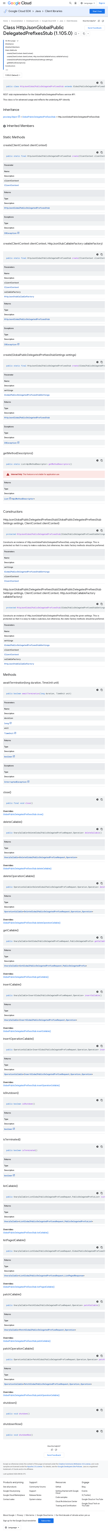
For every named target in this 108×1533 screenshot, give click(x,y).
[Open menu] (4, 3)
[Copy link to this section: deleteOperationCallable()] (37, 876)
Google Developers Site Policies (70, 1467)
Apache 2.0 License (34, 1467)
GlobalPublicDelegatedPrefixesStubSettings (27, 395)
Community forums (37, 1487)
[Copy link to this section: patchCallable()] (24, 1294)
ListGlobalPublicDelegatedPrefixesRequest (41, 1221)
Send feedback (95, 28)
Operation (71, 857)
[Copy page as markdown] (84, 33)
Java (38, 11)
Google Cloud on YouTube (92, 1499)
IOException (10, 233)
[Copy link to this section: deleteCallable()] (25, 822)
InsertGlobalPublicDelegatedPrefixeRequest (42, 1020)
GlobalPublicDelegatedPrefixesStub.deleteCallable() (27, 868)
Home (5, 21)
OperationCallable (13, 911)
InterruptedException (15, 782)
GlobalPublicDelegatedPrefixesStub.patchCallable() (27, 1341)
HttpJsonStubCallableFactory (19, 296)
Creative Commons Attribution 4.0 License (74, 1464)
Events (84, 1491)
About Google (8, 1515)
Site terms (30, 1515)
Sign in (102, 3)
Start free (97, 11)
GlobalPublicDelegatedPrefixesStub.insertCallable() (27, 1031)
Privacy (20, 1515)
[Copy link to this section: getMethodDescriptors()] (35, 453)
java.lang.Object (10, 117)
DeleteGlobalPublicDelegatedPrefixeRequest (42, 857)
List (6, 499)
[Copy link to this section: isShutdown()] (21, 1093)
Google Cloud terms (45, 1515)
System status (35, 1499)
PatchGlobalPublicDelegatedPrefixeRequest (41, 1330)
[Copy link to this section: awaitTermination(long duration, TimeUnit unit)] (61, 683)
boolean (8, 756)
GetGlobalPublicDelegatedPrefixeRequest (40, 966)
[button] (54, 126)
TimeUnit (8, 733)
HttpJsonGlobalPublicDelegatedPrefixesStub (27, 208)
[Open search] (70, 3)
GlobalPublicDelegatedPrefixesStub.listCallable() (25, 1232)
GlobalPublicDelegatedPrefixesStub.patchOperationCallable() (31, 1395)
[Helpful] (99, 21)
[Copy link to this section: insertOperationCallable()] (36, 1039)
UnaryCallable (11, 857)
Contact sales (8, 1499)
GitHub (58, 1487)
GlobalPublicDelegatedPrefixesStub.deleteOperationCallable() (31, 923)
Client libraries (53, 11)
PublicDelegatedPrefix (74, 966)
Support (32, 1491)
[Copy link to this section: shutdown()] (19, 1403)
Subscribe (45, 1521)
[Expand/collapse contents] (17, 40)
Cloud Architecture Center (66, 1501)
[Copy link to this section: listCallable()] (20, 1186)
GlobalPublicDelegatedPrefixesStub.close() (23, 814)
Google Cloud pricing (11, 1491)
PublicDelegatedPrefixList (78, 1221)
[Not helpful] (103, 21)
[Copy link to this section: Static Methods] (28, 137)
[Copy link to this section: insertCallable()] (24, 984)
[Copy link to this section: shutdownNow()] (25, 1424)
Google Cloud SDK (19, 11)
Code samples (61, 1497)
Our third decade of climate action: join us (73, 1515)
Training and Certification (66, 1506)
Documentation (17, 21)
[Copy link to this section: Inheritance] (21, 110)
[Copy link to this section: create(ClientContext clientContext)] (49, 145)
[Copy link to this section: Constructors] (26, 511)
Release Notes (35, 1495)
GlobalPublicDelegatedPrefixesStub (39, 117)
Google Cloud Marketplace (14, 1495)
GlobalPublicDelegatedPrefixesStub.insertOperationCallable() (31, 1085)
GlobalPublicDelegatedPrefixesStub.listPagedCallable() (29, 1287)
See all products (9, 1487)
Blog (83, 1487)
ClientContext (11, 185)
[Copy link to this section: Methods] (19, 675)
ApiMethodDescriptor (23, 499)
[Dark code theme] (97, 83)
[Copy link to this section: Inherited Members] (36, 126)
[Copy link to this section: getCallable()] (21, 930)
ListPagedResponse (74, 1275)
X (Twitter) (86, 1495)
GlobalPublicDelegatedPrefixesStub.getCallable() (26, 977)
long (6, 723)
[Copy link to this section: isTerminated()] (23, 1139)
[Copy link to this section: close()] (13, 792)
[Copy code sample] (102, 83)
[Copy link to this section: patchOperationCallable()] (36, 1348)
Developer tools (32, 21)
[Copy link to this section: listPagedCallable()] (28, 1240)
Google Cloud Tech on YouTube (91, 1504)
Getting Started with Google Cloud (67, 1492)
